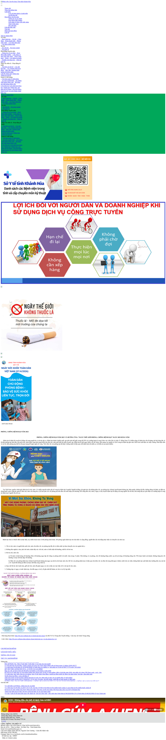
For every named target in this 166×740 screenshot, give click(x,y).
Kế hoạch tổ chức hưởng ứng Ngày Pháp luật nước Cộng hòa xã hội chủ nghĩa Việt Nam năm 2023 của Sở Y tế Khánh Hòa (42, 689)
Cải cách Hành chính (14, 91)
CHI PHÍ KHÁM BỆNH (8, 648)
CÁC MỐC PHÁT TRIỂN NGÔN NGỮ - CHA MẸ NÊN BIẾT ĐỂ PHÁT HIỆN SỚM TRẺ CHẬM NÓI (38, 680)
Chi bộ (13, 39)
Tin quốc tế (5, 49)
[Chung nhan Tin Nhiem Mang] (1, 287)
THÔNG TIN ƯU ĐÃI (8, 655)
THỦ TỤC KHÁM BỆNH (9, 658)
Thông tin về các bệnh (8, 53)
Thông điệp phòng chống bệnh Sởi (11, 715)
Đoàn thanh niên (9, 41)
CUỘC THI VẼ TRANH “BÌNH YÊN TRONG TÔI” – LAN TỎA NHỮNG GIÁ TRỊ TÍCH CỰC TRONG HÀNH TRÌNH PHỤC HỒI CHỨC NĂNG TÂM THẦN (57, 676)
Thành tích (6, 87)
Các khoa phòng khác (8, 44)
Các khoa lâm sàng (13, 42)
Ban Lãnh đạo (6, 39)
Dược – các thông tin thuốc (13, 58)
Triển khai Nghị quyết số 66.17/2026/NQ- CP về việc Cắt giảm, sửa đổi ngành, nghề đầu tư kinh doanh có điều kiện (40, 671)
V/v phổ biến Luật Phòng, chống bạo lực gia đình (20, 686)
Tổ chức (3, 37)
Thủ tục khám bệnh (7, 36)
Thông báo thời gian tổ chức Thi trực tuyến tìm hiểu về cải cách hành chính (27, 691)
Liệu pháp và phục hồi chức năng (11, 55)
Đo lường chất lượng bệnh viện (11, 81)
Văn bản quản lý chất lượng (10, 79)
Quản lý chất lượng (6, 77)
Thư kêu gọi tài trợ (7, 67)
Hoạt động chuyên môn (8, 51)
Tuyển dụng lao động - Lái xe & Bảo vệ (17, 668)
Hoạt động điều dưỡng (10, 54)
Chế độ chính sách (6, 74)
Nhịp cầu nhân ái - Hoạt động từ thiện (10, 64)
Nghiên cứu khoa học (8, 60)
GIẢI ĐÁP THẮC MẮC (8, 652)
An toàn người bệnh (7, 80)
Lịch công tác (5, 86)
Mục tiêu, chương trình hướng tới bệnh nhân (10, 71)
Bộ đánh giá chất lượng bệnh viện (10, 83)
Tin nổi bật (4, 48)
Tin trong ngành (14, 48)
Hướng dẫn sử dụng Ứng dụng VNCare (13, 719)
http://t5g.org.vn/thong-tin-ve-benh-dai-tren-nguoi (30, 636)
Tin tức (3, 46)
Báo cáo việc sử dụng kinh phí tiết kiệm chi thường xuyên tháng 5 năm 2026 (28, 663)
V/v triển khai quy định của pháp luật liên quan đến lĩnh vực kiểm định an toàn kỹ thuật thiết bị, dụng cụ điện (38, 675)
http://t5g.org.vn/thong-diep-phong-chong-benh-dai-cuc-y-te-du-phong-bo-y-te (33, 639)
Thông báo (15, 74)
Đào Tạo (3, 93)
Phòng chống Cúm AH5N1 (9, 714)
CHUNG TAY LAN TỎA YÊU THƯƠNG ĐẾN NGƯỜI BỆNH (25, 678)
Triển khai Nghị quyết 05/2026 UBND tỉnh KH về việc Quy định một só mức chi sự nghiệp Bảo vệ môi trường (38, 670)
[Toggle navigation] (1, 5)
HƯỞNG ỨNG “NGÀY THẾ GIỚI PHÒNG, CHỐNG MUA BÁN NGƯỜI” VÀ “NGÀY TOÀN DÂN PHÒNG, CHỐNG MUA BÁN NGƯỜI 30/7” (52, 673)
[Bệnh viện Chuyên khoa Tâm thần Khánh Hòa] (16, 1)
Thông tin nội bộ (6, 75)
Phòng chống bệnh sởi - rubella (10, 717)
